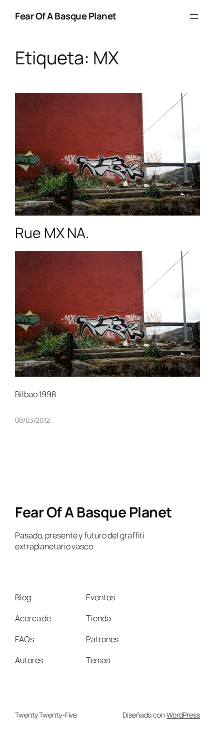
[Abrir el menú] (194, 16)
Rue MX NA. (52, 233)
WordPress (183, 715)
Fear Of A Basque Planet (65, 15)
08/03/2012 (32, 420)
